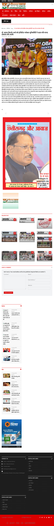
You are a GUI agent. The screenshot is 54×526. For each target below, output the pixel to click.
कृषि (23, 15)
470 (13, 383)
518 (13, 400)
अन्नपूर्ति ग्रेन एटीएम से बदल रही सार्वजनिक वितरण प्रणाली (43, 232)
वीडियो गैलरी (10, 1)
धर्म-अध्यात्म (4, 15)
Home (4, 28)
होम (7, 523)
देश (11, 11)
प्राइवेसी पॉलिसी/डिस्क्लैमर (30, 523)
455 (13, 375)
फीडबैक (17, 523)
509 (13, 392)
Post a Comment (8, 292)
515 (13, 336)
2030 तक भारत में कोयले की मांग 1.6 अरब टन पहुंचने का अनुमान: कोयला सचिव (16, 340)
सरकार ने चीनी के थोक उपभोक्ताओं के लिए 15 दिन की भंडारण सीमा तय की (16, 315)
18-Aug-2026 (14, 323)
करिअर (43, 11)
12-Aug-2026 (14, 398)
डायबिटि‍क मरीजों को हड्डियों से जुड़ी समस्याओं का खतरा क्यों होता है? (16, 412)
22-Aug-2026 (41, 219)
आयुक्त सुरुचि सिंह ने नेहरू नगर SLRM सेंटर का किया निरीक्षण (8, 218)
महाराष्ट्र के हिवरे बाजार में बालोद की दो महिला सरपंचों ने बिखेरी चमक (9, 259)
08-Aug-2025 (4, 36)
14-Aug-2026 (14, 334)
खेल (20, 11)
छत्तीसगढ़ (6, 11)
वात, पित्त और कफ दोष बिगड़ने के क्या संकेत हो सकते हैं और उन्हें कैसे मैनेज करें (16, 404)
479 (13, 325)
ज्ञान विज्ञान (37, 11)
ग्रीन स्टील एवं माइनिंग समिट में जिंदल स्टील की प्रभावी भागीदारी (16, 361)
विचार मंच (5, 509)
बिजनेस (25, 11)
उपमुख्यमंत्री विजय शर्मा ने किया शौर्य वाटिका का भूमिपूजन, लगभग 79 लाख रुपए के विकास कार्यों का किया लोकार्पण (44, 260)
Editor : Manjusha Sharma (8, 464)
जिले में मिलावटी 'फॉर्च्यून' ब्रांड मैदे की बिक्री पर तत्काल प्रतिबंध (44, 226)
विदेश (16, 11)
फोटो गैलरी (4, 1)
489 (13, 349)
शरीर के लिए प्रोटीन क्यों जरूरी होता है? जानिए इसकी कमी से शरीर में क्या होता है (16, 396)
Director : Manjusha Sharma (9, 461)
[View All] (21, 306)
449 (13, 311)
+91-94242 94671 (6, 466)
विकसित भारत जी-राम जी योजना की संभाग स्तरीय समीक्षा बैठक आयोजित (26, 239)
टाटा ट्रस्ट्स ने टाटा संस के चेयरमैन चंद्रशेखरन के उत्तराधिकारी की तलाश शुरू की (16, 353)
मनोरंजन (31, 11)
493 (13, 409)
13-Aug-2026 (14, 347)
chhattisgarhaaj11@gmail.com (9, 469)
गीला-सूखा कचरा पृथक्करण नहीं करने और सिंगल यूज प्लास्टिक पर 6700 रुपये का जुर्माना (26, 260)
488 (13, 358)
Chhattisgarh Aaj (17, 517)
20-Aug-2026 (41, 252)
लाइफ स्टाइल (13, 15)
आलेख (48, 11)
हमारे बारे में (12, 523)
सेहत (19, 15)
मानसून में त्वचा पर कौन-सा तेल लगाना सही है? (15, 386)
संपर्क (22, 523)
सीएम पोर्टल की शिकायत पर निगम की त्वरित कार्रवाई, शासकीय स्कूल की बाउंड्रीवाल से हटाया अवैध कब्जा (44, 246)
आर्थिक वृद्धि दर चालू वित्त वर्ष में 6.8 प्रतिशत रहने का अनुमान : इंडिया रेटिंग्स (16, 329)
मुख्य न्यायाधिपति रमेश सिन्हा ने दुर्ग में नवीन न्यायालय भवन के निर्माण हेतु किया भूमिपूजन (26, 221)
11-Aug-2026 (14, 407)
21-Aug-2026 (41, 238)
